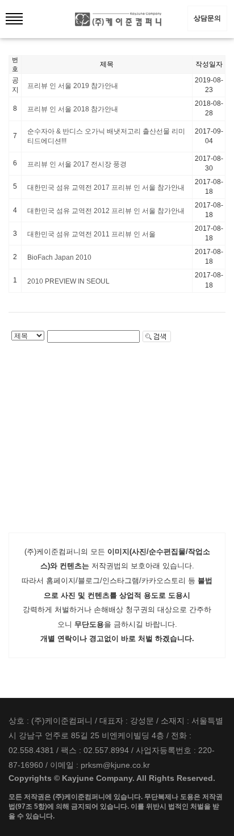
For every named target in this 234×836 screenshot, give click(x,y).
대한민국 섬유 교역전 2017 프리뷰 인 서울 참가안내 (106, 188)
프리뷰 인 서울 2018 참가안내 (72, 109)
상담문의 (207, 18)
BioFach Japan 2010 (59, 257)
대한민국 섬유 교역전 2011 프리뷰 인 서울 (91, 234)
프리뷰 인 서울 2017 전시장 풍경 (77, 164)
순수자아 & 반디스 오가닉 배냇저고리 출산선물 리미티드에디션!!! (106, 136)
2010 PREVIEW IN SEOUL (68, 281)
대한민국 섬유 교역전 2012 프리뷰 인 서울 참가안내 (106, 211)
